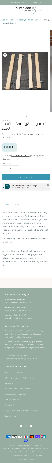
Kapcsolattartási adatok (20, 456)
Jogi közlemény (37, 456)
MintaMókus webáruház (24, 445)
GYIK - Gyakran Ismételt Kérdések (20, 378)
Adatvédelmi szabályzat (40, 448)
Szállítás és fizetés (13, 400)
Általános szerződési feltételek (19, 389)
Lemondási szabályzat (27, 459)
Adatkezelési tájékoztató (16, 394)
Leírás (7, 204)
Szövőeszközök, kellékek (21, 20)
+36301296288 (19, 315)
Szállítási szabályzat (37, 452)
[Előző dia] (20, 116)
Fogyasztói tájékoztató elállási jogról (22, 410)
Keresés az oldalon (13, 372)
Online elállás (11, 405)
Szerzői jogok (11, 416)
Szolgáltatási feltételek (18, 452)
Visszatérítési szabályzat (20, 448)
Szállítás (17, 204)
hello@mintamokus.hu (22, 318)
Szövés (5, 20)
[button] (4, 10)
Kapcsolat (9, 383)
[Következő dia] (31, 116)
